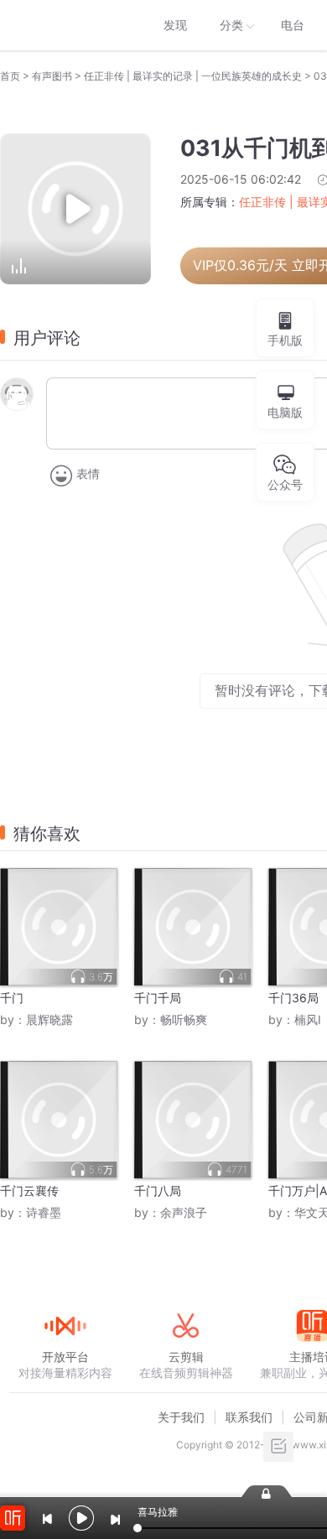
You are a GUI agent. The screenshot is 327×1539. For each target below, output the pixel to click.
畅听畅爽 (183, 1019)
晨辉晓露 (49, 1019)
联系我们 (249, 1417)
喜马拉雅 (64, 25)
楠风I (307, 1019)
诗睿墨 (43, 1212)
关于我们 (181, 1417)
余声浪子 (183, 1212)
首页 (10, 76)
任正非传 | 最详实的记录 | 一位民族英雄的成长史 (193, 76)
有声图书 (52, 76)
